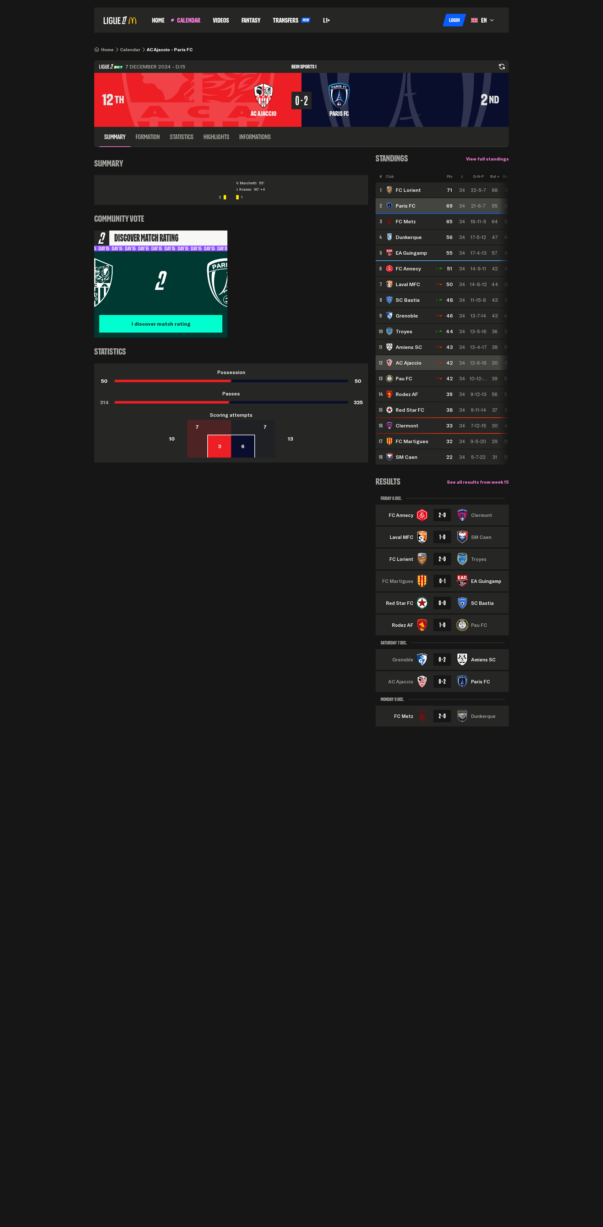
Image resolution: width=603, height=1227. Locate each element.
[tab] (115, 137)
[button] (454, 20)
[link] (107, 49)
